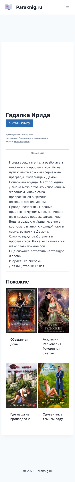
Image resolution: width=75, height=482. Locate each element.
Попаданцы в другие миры (33, 138)
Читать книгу (19, 123)
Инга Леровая (21, 141)
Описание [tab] (37, 153)
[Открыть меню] (67, 7)
